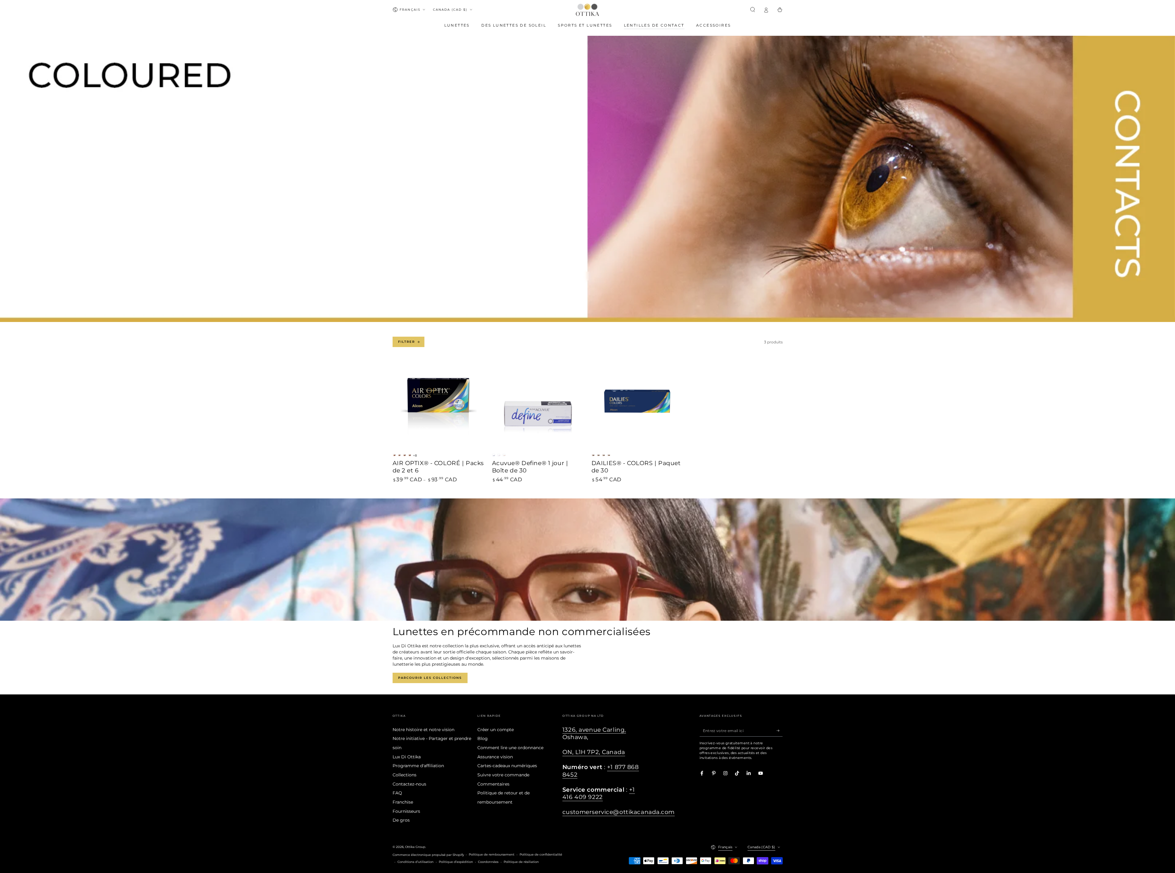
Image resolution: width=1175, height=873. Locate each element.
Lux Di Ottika (407, 756)
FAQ (397, 792)
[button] (752, 9)
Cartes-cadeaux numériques (507, 765)
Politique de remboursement (491, 854)
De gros (401, 820)
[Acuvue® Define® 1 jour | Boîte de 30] (538, 405)
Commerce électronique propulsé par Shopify (428, 855)
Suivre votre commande (503, 774)
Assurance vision (495, 756)
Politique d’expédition (456, 862)
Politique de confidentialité (541, 854)
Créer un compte (495, 729)
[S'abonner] (780, 730)
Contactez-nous (409, 784)
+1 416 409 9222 (598, 793)
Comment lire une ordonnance (510, 747)
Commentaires (493, 784)
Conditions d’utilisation (415, 862)
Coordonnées (488, 862)
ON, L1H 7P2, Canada (593, 752)
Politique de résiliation (521, 862)
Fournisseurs (406, 811)
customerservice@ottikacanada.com (618, 812)
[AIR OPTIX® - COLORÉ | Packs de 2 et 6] (438, 405)
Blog (482, 738)
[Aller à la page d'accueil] (587, 10)
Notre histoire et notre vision (423, 729)
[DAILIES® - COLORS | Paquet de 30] (637, 405)
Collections (404, 774)
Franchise (403, 802)
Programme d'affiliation (418, 765)
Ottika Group (415, 847)
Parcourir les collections (430, 678)
